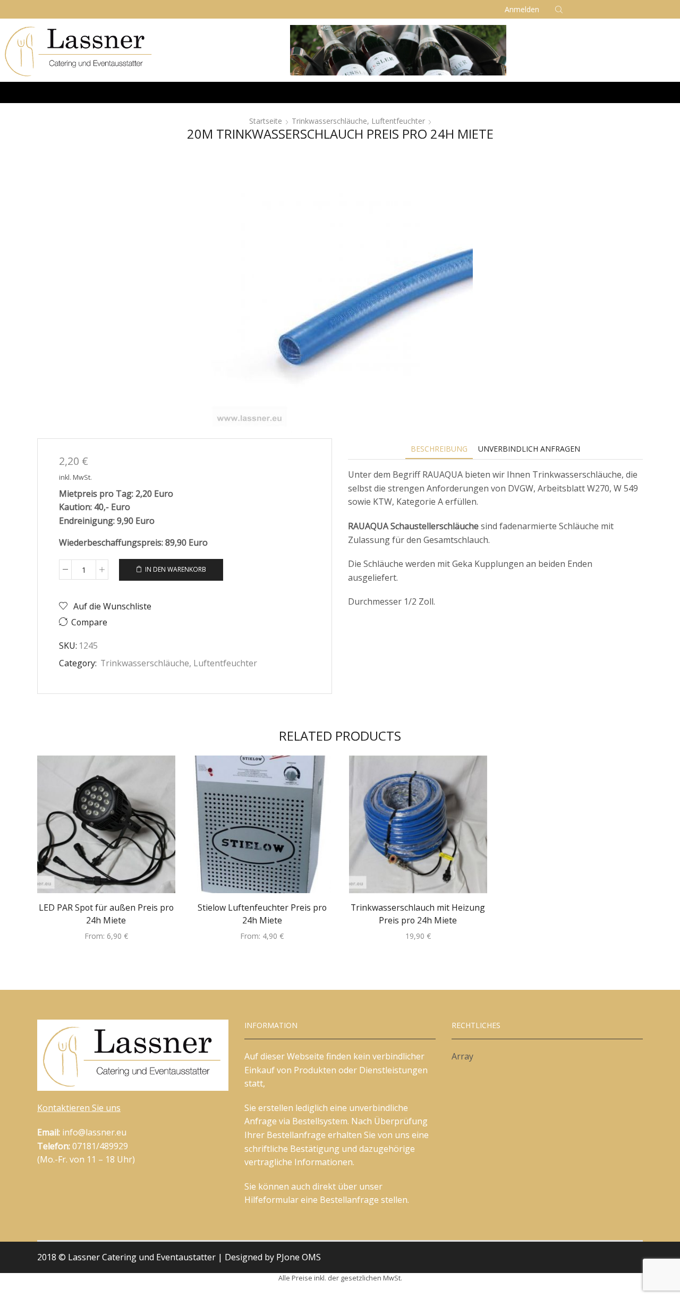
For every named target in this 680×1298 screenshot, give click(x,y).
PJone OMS (298, 1257)
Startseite (265, 121)
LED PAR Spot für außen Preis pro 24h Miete (106, 914)
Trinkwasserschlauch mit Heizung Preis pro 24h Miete (418, 914)
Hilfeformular (271, 1200)
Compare (89, 622)
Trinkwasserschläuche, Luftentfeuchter (358, 121)
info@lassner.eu (94, 1132)
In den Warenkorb (175, 569)
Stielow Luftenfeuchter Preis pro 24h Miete (262, 914)
